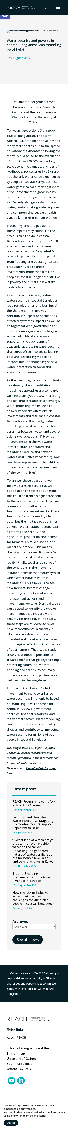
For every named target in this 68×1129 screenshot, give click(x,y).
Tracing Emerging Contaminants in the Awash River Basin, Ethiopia (32, 877)
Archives (20, 921)
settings (42, 1116)
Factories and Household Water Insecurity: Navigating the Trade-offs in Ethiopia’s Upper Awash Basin (32, 822)
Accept (11, 1122)
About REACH (16, 1037)
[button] (58, 10)
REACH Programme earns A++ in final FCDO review (33, 803)
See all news (28, 939)
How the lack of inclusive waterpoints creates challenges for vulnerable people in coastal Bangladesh (33, 898)
